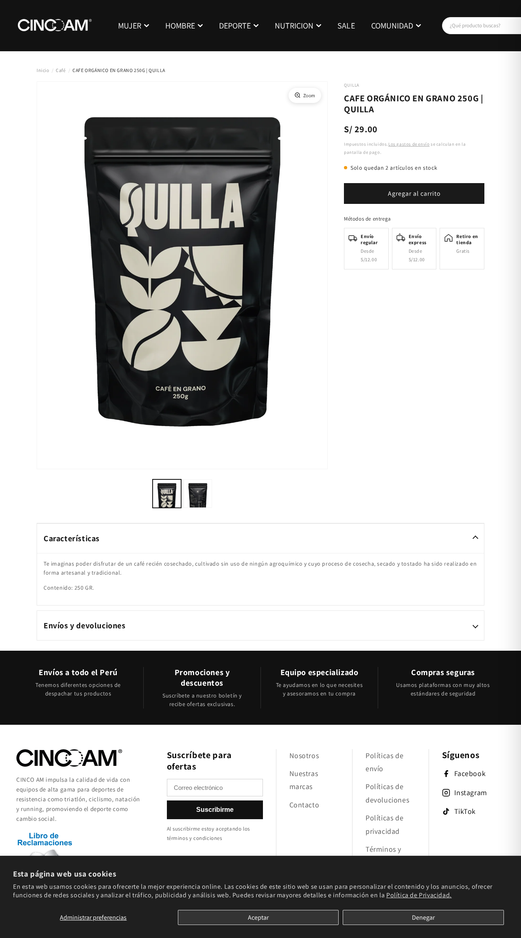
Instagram (470, 792)
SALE (346, 25)
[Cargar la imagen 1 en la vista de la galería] (167, 493)
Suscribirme (215, 809)
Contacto (304, 804)
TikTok (465, 811)
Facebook (470, 773)
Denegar (423, 917)
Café (61, 70)
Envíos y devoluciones (85, 625)
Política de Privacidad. (419, 895)
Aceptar (258, 917)
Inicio (43, 70)
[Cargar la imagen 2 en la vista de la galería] (198, 493)
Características (72, 538)
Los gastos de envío (408, 144)
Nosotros (304, 755)
